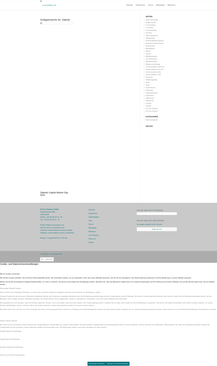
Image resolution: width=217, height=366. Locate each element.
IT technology (150, 25)
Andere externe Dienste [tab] (8, 321)
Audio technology (152, 20)
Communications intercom (155, 67)
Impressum (150, 95)
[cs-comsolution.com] (48, 5)
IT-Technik (149, 27)
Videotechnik (150, 38)
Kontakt (148, 106)
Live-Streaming (151, 59)
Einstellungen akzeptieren (97, 363)
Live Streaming (151, 30)
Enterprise (149, 90)
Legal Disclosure (152, 93)
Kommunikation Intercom (155, 69)
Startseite (91, 210)
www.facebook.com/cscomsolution (60, 230)
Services (149, 33)
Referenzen (150, 101)
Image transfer (151, 22)
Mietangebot (150, 48)
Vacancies (149, 77)
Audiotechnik (150, 46)
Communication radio (153, 72)
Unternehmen (151, 87)
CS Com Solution (152, 108)
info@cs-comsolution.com (55, 225)
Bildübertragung (151, 56)
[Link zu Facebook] (168, 254)
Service (148, 54)
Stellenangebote (151, 80)
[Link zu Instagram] (171, 254)
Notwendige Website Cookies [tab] (10, 288)
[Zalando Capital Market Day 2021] (56, 24)
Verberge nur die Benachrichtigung (117, 363)
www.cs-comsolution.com (56, 227)
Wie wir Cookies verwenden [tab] (10, 274)
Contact (148, 103)
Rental (148, 51)
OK (42, 259)
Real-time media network (155, 43)
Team (148, 82)
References (150, 98)
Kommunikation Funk (153, 74)
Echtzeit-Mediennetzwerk (155, 41)
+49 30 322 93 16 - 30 (54, 217)
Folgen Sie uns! (157, 229)
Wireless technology (153, 64)
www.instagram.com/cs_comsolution (61, 233)
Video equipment (152, 35)
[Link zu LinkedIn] (175, 254)
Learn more (49, 259)
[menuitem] (129, 5)
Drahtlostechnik (151, 61)
